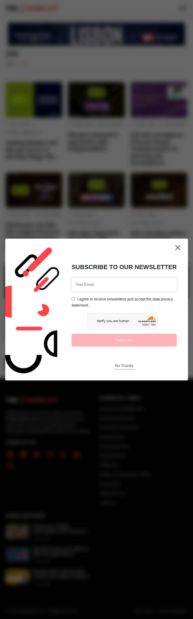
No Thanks (124, 366)
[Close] (178, 248)
